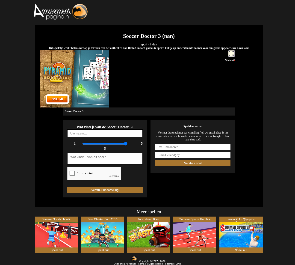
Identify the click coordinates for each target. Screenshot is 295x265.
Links (178, 263)
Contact (142, 263)
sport (144, 44)
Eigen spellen (155, 263)
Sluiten (229, 60)
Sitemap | (170, 263)
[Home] (72, 12)
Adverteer (131, 263)
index (153, 44)
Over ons (119, 263)
